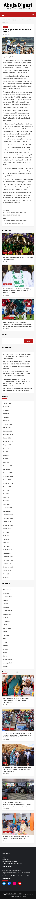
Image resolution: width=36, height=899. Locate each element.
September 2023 (8, 525)
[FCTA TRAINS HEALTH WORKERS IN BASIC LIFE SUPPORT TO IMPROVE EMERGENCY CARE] (18, 824)
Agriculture (6, 593)
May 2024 (6, 497)
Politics (5, 642)
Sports (5, 27)
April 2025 (6, 459)
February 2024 (7, 507)
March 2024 (6, 504)
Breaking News (7, 596)
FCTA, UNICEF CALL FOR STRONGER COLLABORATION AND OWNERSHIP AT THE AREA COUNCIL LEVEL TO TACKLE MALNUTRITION (16, 382)
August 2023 (7, 528)
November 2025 (8, 434)
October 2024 (7, 480)
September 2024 (8, 483)
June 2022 (6, 577)
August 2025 (7, 445)
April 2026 (6, 417)
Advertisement (7, 589)
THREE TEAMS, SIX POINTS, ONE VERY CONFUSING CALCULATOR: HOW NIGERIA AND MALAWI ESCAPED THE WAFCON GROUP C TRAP (17, 324)
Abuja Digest (18, 5)
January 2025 (7, 469)
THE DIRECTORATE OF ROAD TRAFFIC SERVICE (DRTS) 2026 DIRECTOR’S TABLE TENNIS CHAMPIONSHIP (17, 356)
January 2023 (7, 553)
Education (6, 607)
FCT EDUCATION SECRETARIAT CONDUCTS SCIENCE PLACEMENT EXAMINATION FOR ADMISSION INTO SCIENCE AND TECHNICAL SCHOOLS (16, 365)
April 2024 (6, 500)
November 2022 (8, 560)
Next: (15, 221)
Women (5, 666)
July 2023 (6, 532)
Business (5, 600)
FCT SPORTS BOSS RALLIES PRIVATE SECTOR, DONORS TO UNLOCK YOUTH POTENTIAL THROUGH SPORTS (17, 291)
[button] (3, 14)
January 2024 (7, 511)
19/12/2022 (7, 34)
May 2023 (6, 539)
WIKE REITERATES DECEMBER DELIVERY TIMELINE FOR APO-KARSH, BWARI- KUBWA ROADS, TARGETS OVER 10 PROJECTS (17, 373)
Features (6, 318)
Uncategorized (7, 663)
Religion (5, 645)
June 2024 (6, 494)
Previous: (14, 213)
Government (7, 628)
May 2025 (6, 455)
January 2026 (7, 427)
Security (5, 649)
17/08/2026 (6, 261)
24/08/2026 (6, 704)
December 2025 (8, 431)
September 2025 (8, 441)
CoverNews (14, 896)
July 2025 (6, 448)
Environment (7, 614)
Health (5, 631)
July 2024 (6, 490)
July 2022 (6, 574)
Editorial (5, 603)
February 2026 (7, 424)
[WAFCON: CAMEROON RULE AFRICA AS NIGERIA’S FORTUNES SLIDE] (18, 244)
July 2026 (6, 406)
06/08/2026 (6, 329)
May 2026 (6, 413)
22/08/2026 (6, 774)
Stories (5, 656)
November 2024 (8, 476)
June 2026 (6, 410)
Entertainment (7, 610)
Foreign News (7, 621)
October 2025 (7, 438)
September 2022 (8, 567)
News (5, 252)
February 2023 (7, 549)
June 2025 (6, 452)
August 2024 (7, 487)
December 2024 (8, 473)
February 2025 (7, 466)
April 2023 (6, 542)
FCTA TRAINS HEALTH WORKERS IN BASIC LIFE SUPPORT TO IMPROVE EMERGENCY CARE (17, 390)
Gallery (5, 624)
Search (4, 334)
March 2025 (6, 462)
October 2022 (7, 563)
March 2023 (6, 546)
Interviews (6, 635)
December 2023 (8, 514)
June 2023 (6, 535)
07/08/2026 (6, 295)
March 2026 (6, 420)
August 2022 (7, 570)
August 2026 (7, 403)
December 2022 (8, 556)
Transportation (7, 659)
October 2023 (7, 521)
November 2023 (8, 518)
